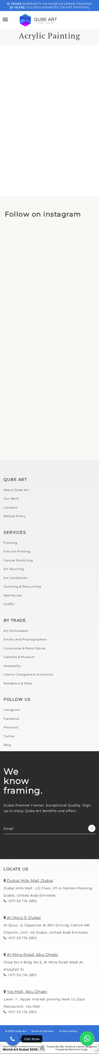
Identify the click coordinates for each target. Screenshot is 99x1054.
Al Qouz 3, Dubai (23, 917)
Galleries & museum (19, 657)
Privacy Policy (68, 1031)
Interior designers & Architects (28, 674)
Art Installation (16, 578)
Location (11, 507)
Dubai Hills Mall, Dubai (29, 880)
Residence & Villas (18, 683)
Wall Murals (13, 595)
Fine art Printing (17, 551)
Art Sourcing (14, 569)
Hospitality (12, 666)
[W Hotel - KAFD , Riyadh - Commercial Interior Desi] (49, 369)
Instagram (12, 710)
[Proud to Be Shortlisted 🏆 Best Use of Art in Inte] (49, 253)
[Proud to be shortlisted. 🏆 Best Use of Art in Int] (49, 311)
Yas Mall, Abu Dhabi (26, 991)
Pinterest (11, 727)
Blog (7, 745)
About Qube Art (16, 490)
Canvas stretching (18, 560)
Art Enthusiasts (16, 630)
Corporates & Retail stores (25, 648)
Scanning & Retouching (22, 586)
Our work (11, 498)
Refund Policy (15, 516)
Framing (10, 543)
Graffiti (9, 604)
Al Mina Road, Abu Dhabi (32, 954)
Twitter (9, 736)
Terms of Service (42, 1031)
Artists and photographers (25, 639)
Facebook (11, 718)
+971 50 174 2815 (21, 901)
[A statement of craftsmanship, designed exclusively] (49, 427)
